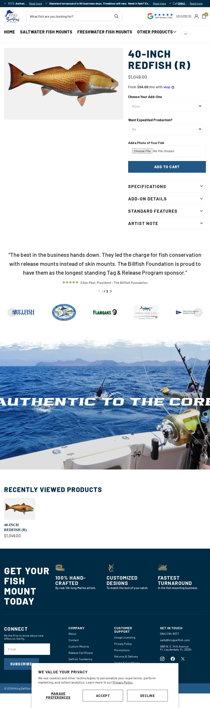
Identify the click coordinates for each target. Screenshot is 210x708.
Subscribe (21, 664)
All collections (156, 36)
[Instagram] (162, 659)
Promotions (122, 650)
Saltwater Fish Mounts (46, 31)
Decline (147, 696)
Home (9, 31)
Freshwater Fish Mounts (104, 31)
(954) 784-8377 (169, 633)
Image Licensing (124, 637)
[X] (183, 658)
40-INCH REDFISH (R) (15, 527)
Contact (73, 640)
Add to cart (167, 166)
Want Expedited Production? (150, 120)
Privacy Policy (123, 643)
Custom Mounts (78, 646)
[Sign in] (196, 16)
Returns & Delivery (126, 656)
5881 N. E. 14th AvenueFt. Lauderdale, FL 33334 (176, 648)
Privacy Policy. (123, 682)
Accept (103, 696)
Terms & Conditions (127, 663)
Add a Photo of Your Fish (146, 143)
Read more (35, 3)
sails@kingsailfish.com (175, 640)
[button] (99, 291)
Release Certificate (80, 652)
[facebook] (173, 659)
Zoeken (116, 16)
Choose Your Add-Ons (145, 97)
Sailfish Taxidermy (80, 659)
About (72, 633)
